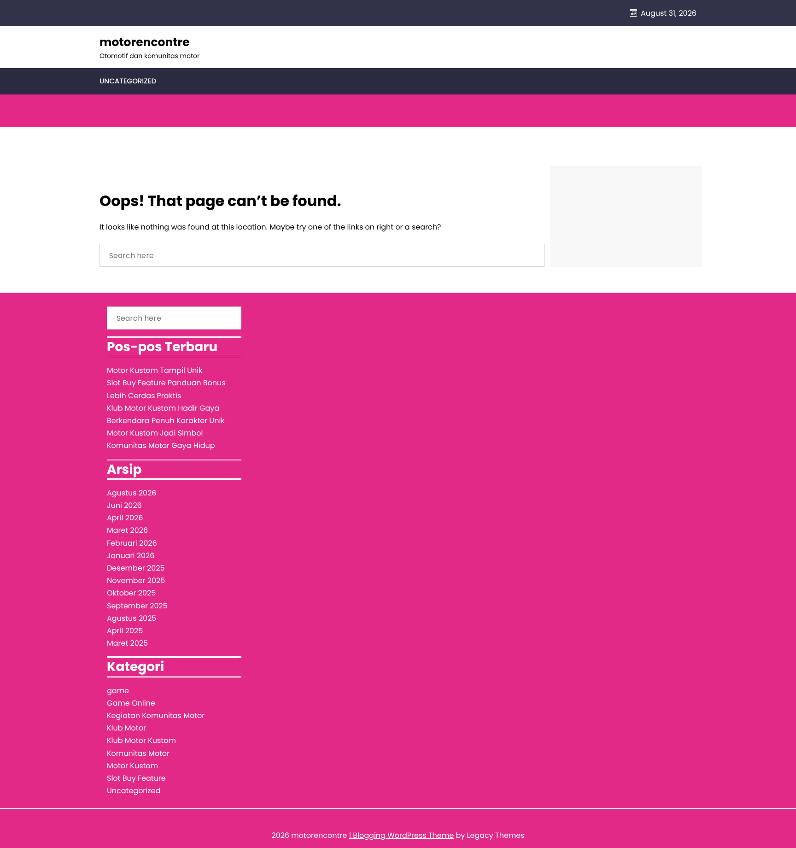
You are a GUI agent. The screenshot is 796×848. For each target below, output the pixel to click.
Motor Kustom (132, 765)
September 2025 (137, 606)
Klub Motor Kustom (141, 740)
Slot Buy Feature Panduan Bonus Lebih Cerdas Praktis (166, 388)
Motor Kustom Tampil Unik (154, 370)
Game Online (131, 703)
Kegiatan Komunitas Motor (156, 715)
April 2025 (125, 630)
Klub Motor (126, 728)
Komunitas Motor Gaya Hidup (161, 445)
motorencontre (145, 42)
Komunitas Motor (138, 753)
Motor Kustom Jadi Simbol (155, 433)
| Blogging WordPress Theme (401, 835)
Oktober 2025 (131, 593)
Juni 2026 (124, 505)
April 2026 (125, 517)
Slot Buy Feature (136, 778)
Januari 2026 (130, 555)
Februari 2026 (132, 543)
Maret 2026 (127, 530)
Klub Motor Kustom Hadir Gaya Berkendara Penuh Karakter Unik (166, 414)
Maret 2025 (127, 643)
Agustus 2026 (132, 493)
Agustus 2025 (131, 618)
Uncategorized (128, 81)
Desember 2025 (135, 568)
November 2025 (136, 580)
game (118, 690)
